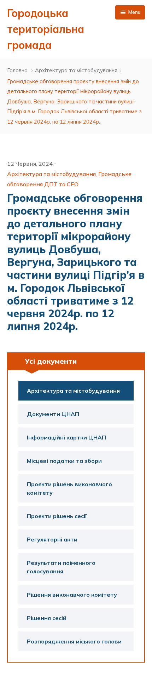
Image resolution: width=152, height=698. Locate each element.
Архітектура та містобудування (76, 70)
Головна (17, 70)
